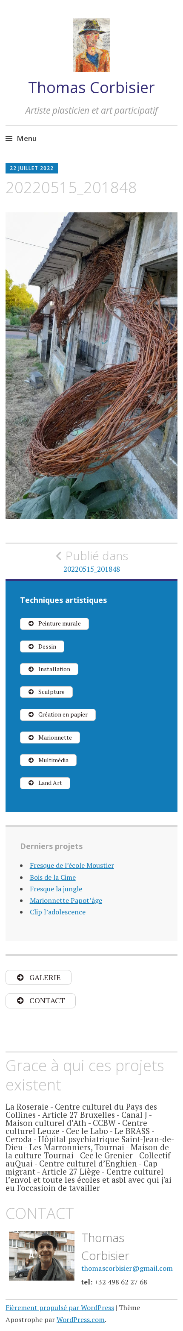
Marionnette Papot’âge (66, 900)
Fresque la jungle (56, 888)
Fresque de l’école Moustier (72, 865)
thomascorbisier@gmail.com (127, 1268)
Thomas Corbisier (91, 87)
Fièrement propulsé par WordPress (60, 1307)
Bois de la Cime (53, 877)
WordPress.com (81, 1319)
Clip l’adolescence (58, 912)
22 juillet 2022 (32, 168)
